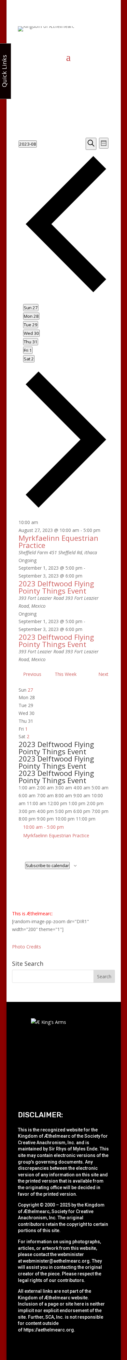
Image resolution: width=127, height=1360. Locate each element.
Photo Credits (26, 947)
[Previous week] (66, 291)
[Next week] (66, 506)
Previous (32, 674)
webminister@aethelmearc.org (56, 1261)
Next (103, 674)
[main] (63, 513)
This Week (66, 674)
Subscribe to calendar (47, 865)
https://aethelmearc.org (48, 1329)
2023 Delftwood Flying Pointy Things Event (56, 587)
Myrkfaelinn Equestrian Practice (58, 541)
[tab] (30, 307)
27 (30, 690)
